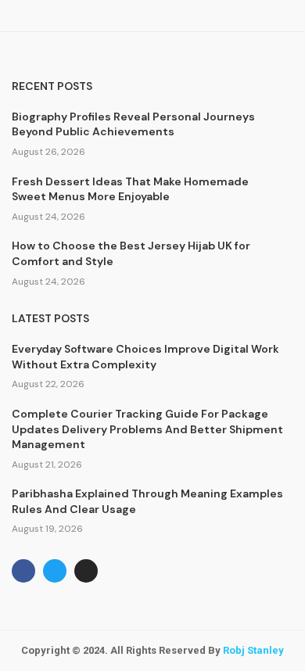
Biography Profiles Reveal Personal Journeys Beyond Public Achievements (133, 124)
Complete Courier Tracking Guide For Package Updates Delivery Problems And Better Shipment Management (147, 429)
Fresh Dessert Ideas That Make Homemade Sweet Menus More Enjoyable (130, 189)
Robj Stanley (253, 650)
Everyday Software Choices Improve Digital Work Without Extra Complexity (145, 356)
